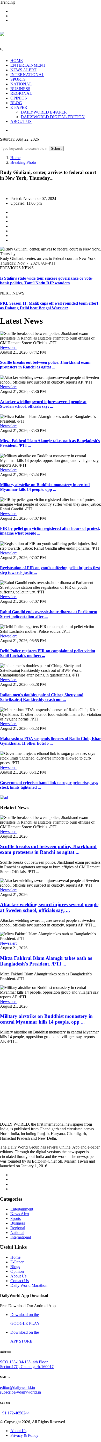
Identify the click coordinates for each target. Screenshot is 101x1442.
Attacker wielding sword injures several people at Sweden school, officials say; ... (43, 404)
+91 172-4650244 (15, 1413)
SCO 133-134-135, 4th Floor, (24, 1362)
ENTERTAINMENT (28, 65)
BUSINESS (20, 88)
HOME (16, 60)
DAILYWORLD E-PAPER (44, 112)
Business (17, 1223)
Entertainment (21, 1209)
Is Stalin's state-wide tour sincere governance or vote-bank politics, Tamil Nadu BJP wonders (46, 280)
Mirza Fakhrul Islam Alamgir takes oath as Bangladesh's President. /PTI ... (46, 961)
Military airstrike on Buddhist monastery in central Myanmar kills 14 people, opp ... (45, 487)
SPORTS (18, 79)
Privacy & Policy (24, 1435)
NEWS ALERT (23, 70)
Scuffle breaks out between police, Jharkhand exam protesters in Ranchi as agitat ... (45, 364)
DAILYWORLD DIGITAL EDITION (53, 117)
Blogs (15, 1266)
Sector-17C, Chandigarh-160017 (27, 1366)
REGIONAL (21, 93)
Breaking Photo (23, 162)
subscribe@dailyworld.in (20, 1392)
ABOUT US (21, 121)
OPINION (19, 98)
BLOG (16, 103)
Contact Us (19, 1280)
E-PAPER (18, 107)
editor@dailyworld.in (17, 1387)
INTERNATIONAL (27, 74)
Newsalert (8, 347)
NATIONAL (21, 84)
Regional (17, 1228)
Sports (15, 1218)
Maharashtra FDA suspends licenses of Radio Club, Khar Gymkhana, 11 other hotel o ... (50, 740)
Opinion (17, 1271)
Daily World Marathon (28, 1285)
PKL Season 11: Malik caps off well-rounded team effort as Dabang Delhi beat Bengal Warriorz (49, 305)
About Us (18, 1276)
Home (15, 157)
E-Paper (17, 1262)
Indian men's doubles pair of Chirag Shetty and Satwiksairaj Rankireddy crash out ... (41, 697)
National (17, 1232)
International (20, 1237)
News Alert (19, 1214)
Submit (56, 149)
